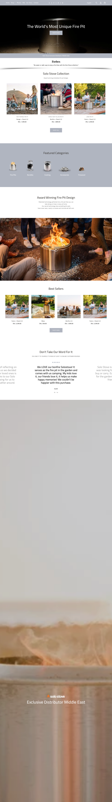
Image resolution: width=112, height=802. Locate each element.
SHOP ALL (56, 130)
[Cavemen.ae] (56, 3)
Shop (12, 2)
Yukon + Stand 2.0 (89, 119)
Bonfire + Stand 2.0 (56, 119)
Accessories (64, 175)
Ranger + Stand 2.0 (22, 119)
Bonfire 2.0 (69, 321)
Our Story (29, 2)
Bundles (30, 175)
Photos (19, 2)
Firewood (81, 175)
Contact (36, 2)
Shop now (56, 33)
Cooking (47, 175)
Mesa (43, 321)
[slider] (47, 278)
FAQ (23, 2)
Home (8, 2)
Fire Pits (13, 175)
